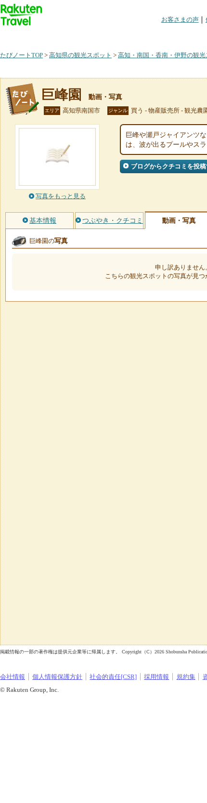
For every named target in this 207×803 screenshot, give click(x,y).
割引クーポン (152, 36)
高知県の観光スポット (80, 55)
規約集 (186, 676)
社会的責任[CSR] (113, 676)
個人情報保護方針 (57, 676)
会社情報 (12, 676)
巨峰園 (61, 94)
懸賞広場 (112, 36)
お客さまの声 (180, 19)
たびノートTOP (21, 55)
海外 (73, 36)
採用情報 (156, 676)
